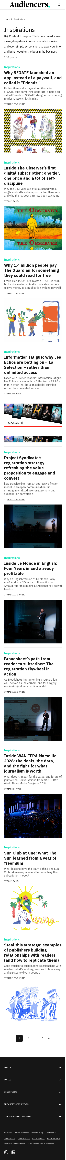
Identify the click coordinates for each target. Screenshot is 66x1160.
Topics (7, 1067)
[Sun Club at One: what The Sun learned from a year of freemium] (33, 908)
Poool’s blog (37, 1132)
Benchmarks (10, 1092)
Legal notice (9, 1138)
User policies (24, 1138)
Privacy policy (53, 1138)
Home (6, 19)
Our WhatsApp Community (17, 1116)
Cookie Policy (38, 1138)
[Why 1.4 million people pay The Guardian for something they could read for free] (33, 320)
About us (8, 1132)
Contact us (51, 1132)
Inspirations (12, 67)
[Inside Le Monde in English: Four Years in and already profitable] (33, 622)
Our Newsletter (22, 1132)
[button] (6, 5)
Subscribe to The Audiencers (41, 1143)
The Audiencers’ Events (16, 1104)
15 (41, 1038)
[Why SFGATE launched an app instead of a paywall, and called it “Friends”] (33, 131)
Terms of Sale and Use (14, 1143)
